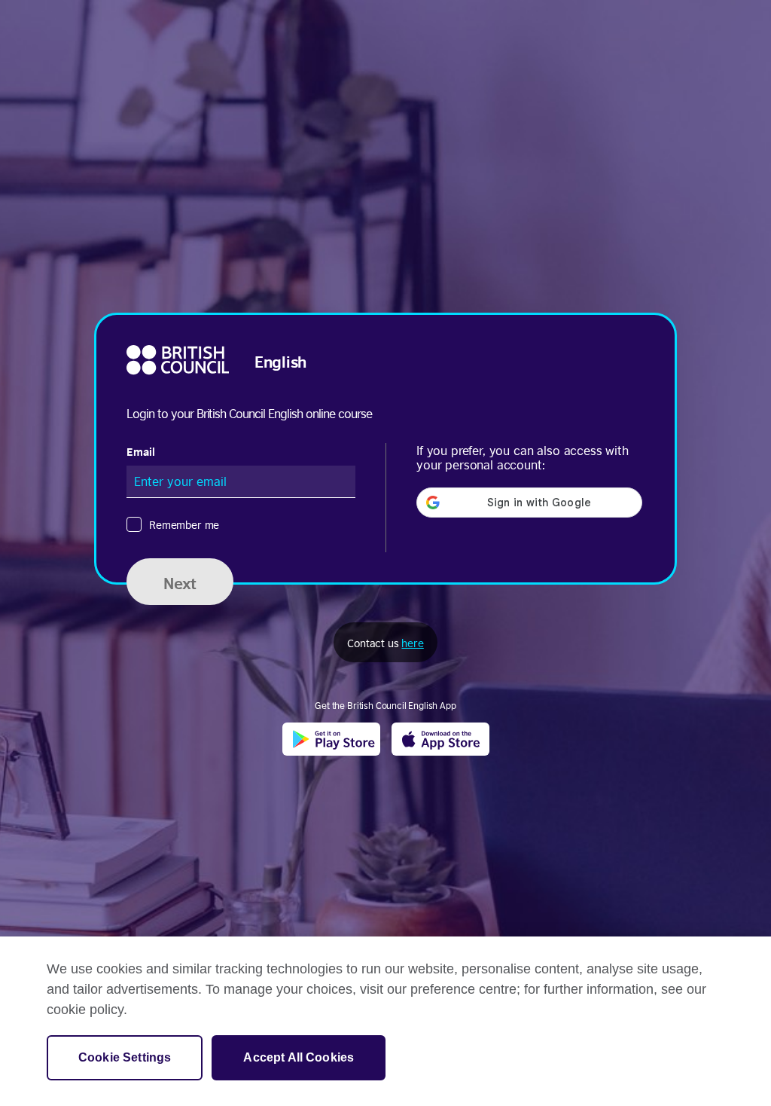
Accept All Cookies (298, 1057)
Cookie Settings (124, 1057)
